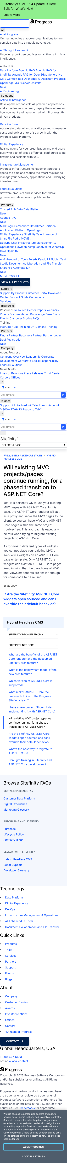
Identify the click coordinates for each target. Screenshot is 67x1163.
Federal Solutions (11, 189)
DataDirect (37, 226)
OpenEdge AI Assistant (38, 78)
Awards (10, 1008)
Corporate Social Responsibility (38, 360)
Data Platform (9, 70)
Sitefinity (30, 234)
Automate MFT (16, 270)
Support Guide (19, 297)
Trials (8, 949)
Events (4, 318)
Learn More (11, 15)
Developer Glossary (16, 870)
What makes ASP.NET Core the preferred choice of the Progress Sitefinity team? (30, 696)
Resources (7, 305)
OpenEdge (34, 230)
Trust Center (52, 373)
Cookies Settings (33, 1156)
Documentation (19, 314)
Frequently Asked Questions (22, 455)
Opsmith (21, 85)
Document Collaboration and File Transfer (32, 927)
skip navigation (14, 23)
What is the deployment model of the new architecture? (33, 672)
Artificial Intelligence (13, 100)
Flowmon (21, 247)
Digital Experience (11, 144)
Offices (15, 377)
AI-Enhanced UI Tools (14, 259)
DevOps (5, 242)
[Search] (2, 382)
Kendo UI (52, 234)
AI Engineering (9, 91)
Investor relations (16, 1014)
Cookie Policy (10, 1132)
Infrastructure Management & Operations (31, 915)
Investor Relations (11, 373)
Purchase (9, 829)
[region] (33, 1136)
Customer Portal (36, 293)
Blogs (56, 314)
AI (2, 30)
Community (36, 297)
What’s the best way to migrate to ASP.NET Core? (30, 751)
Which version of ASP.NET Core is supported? (30, 683)
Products (7, 205)
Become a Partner (30, 335)
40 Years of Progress (18, 1031)
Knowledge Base (41, 314)
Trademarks (27, 1108)
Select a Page (11, 445)
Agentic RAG (27, 70)
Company (7, 348)
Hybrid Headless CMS (17, 859)
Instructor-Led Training (15, 326)
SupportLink (8, 405)
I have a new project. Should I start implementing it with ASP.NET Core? (32, 709)
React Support (12, 865)
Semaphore (21, 226)
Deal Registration (11, 341)
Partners (6, 331)
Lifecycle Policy (13, 834)
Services (5, 301)
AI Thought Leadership (15, 50)
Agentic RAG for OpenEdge (29, 74)
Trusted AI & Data (11, 209)
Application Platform (13, 230)
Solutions (7, 95)
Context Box (15, 78)
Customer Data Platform (19, 798)
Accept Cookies (33, 1146)
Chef (14, 242)
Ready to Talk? (32, 409)
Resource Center (25, 310)
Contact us (14, 1041)
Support (6, 288)
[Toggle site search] (2, 413)
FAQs (36, 318)
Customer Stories (20, 318)
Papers (41, 310)
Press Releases (33, 373)
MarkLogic (7, 226)
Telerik (40, 234)
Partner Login (52, 335)
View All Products (15, 282)
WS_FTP (15, 276)
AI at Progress (9, 34)
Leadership (33, 356)
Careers (5, 377)
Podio (16, 238)
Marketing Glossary (16, 809)
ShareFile (6, 238)
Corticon (50, 226)
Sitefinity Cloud (13, 840)
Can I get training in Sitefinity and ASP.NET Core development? (30, 762)
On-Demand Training (44, 326)
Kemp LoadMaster (39, 247)
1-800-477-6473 (11, 409)
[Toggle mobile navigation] (3, 433)
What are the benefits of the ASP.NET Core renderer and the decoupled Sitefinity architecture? (33, 659)
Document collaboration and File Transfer (36, 263)
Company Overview (12, 356)
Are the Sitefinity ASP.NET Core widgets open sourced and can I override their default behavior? (31, 599)
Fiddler (55, 259)
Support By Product (13, 293)
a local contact (18, 1061)
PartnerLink (23, 405)
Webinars (53, 310)
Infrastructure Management (17, 164)
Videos (4, 314)
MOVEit (26, 238)
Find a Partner (9, 335)
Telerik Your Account (45, 405)
